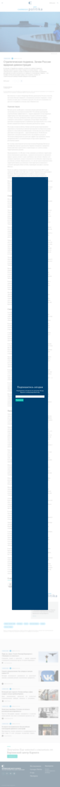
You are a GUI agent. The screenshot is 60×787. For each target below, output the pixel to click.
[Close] (46, 178)
